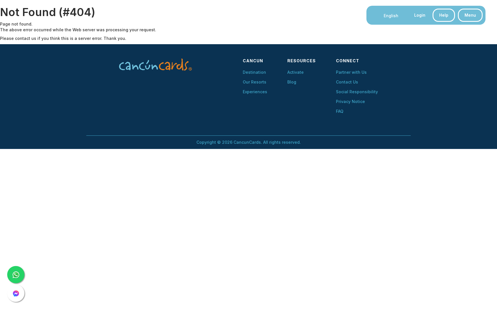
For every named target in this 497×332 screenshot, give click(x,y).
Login (419, 15)
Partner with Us (351, 72)
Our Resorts (254, 82)
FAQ (339, 111)
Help (443, 15)
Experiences (255, 92)
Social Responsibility (357, 92)
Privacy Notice (350, 101)
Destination (254, 72)
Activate (295, 72)
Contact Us (347, 82)
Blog (291, 82)
